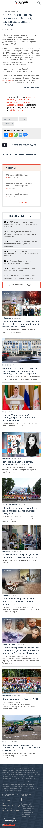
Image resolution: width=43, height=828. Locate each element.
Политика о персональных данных (11, 809)
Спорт (4, 412)
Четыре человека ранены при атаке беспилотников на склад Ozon (19, 277)
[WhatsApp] (16, 135)
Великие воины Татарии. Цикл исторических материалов (19, 185)
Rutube (12, 110)
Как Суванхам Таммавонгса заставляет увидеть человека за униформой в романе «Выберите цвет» (19, 466)
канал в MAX (12, 102)
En (28, 800)
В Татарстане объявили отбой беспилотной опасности (19, 269)
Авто (23, 119)
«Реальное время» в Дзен (24, 144)
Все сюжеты (22, 203)
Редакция (6, 800)
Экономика (6, 365)
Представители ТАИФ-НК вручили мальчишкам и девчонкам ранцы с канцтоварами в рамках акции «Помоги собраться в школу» (21, 704)
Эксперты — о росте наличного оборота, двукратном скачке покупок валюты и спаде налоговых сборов (20, 605)
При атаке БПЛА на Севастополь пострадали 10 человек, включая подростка (20, 243)
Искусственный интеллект (17, 195)
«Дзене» (22, 110)
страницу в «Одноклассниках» (18, 103)
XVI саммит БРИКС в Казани (18, 176)
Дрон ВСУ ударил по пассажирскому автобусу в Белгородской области (21, 253)
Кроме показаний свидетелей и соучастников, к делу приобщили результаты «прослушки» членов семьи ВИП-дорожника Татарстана (21, 655)
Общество (6, 318)
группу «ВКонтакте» (22, 99)
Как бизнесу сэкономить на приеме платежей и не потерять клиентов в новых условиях (21, 373)
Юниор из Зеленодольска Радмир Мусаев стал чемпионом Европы (19, 420)
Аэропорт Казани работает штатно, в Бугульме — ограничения (19, 262)
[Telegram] (20, 135)
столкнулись (7, 80)
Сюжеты (10, 167)
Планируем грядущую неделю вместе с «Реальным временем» (21, 326)
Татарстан (8, 123)
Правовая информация (11, 806)
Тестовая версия (9, 821)
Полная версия (8, 818)
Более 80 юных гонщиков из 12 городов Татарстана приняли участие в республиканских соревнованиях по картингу (21, 751)
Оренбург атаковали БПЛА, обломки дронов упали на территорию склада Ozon (20, 234)
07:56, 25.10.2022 (8, 30)
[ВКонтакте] (6, 135)
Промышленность (9, 505)
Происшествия (10, 11)
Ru (23, 799)
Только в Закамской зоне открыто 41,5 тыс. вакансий (20, 558)
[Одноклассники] (11, 135)
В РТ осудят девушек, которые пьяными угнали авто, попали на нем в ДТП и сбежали (20, 224)
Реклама (5, 803)
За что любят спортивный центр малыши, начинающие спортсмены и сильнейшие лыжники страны (21, 514)
